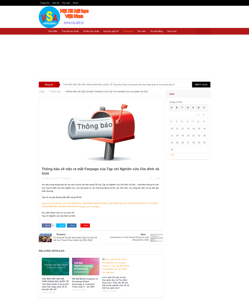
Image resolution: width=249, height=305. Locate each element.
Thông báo (128, 31)
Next (143, 234)
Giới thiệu (52, 31)
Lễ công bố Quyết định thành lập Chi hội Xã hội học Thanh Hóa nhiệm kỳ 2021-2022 (75, 238)
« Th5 (172, 155)
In (151, 178)
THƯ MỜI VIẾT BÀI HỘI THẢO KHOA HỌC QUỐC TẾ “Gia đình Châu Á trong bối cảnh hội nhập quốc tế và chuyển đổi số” (119, 84)
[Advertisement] (124, 58)
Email (75, 3)
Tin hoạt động (156, 31)
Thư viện (66, 3)
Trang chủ (44, 3)
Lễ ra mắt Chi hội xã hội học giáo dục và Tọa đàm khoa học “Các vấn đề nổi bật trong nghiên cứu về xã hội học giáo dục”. (115, 282)
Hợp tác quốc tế (110, 31)
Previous (61, 234)
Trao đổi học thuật (70, 31)
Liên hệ (55, 3)
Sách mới (171, 31)
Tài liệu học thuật (91, 31)
